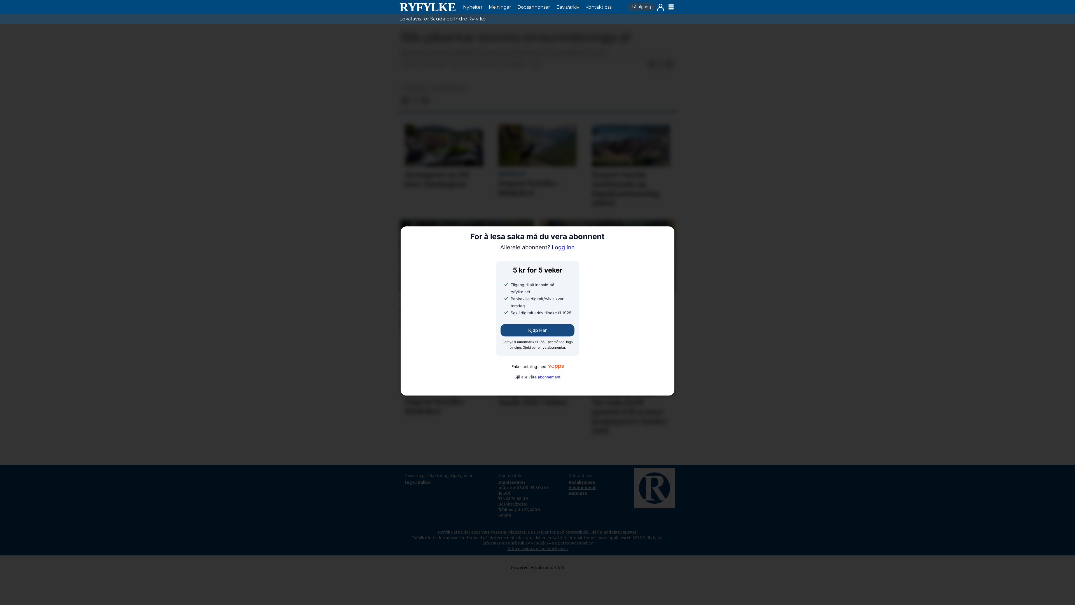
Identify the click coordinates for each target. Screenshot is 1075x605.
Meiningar (500, 7)
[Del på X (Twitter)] (661, 65)
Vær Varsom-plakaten (504, 532)
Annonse (578, 493)
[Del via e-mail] (670, 65)
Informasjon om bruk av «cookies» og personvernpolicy (537, 543)
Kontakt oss (598, 7)
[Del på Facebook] (652, 65)
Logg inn (660, 7)
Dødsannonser (533, 7)
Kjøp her (537, 330)
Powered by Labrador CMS (537, 567)
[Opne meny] (671, 7)
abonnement (549, 377)
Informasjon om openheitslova (537, 548)
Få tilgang (641, 6)
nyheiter (414, 88)
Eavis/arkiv (568, 7)
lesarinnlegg (449, 88)
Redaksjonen (582, 482)
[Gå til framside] (427, 7)
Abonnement (582, 487)
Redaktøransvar (620, 532)
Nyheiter (473, 7)
